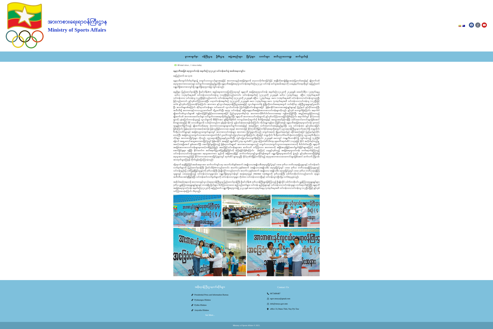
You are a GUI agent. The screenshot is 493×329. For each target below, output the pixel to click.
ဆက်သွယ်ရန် (302, 56)
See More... (210, 315)
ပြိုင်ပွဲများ (250, 56)
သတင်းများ (264, 56)
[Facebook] (471, 25)
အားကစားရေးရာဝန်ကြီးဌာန (77, 22)
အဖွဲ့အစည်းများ (235, 56)
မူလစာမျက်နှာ (191, 56)
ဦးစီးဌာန (220, 56)
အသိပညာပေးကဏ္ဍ (283, 56)
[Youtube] (484, 25)
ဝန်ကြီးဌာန (207, 56)
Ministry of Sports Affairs (77, 30)
